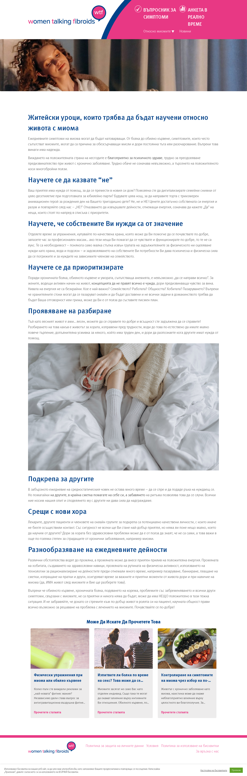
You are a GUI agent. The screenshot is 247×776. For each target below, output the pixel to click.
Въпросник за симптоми (159, 13)
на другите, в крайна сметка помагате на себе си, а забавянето (97, 495)
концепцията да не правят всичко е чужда (123, 283)
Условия (152, 745)
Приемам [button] (236, 770)
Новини (185, 31)
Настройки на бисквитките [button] (213, 770)
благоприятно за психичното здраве (135, 157)
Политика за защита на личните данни (115, 745)
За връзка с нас (207, 751)
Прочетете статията (47, 712)
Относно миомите (157, 31)
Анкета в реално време (197, 16)
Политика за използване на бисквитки (190, 745)
